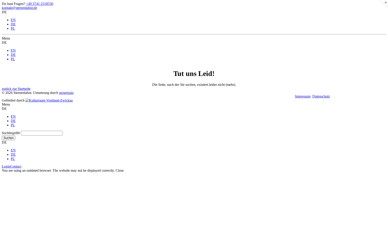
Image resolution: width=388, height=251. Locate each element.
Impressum (303, 96)
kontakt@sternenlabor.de (19, 8)
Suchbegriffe (11, 133)
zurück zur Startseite (16, 89)
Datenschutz (321, 96)
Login (6, 166)
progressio (66, 93)
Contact (15, 166)
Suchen (8, 138)
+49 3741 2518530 (39, 4)
